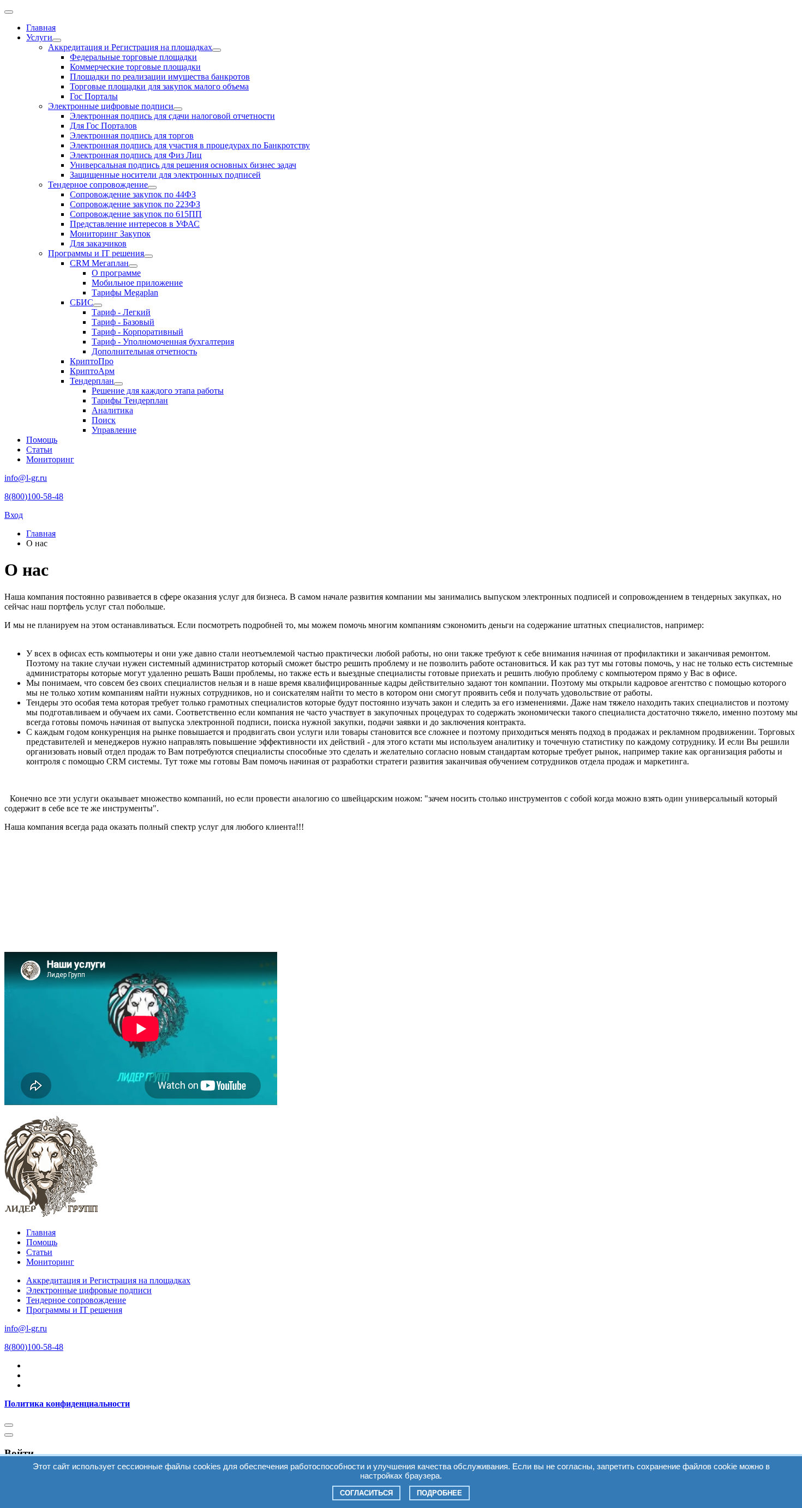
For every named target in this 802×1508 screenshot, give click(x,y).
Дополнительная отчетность (144, 351)
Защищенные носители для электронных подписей (165, 174)
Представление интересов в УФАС (135, 223)
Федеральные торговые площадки (133, 57)
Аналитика (112, 410)
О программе (116, 273)
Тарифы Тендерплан (130, 400)
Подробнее (439, 1493)
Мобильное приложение (137, 282)
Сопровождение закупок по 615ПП (136, 214)
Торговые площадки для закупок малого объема (159, 86)
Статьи (39, 449)
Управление (114, 430)
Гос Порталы (94, 96)
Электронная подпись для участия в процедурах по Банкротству (190, 145)
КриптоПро (91, 361)
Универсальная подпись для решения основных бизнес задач (183, 165)
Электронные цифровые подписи (110, 106)
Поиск (104, 420)
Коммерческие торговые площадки (135, 66)
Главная (41, 27)
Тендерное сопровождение (98, 184)
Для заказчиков (98, 243)
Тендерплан (92, 380)
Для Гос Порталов (103, 125)
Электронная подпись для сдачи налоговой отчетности (172, 115)
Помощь (41, 439)
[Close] (8, 1425)
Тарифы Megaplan (125, 292)
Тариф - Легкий (121, 312)
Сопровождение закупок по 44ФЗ (133, 194)
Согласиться (366, 1493)
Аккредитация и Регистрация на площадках (130, 47)
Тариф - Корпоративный (137, 331)
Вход (13, 515)
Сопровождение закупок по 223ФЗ (135, 204)
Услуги (39, 37)
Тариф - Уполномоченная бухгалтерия (163, 341)
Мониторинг (50, 459)
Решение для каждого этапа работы (158, 390)
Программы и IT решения (96, 253)
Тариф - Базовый (123, 322)
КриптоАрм (92, 371)
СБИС (81, 302)
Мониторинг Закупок (110, 233)
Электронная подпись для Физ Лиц (136, 155)
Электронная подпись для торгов (132, 135)
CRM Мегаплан (99, 263)
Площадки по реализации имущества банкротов (160, 76)
